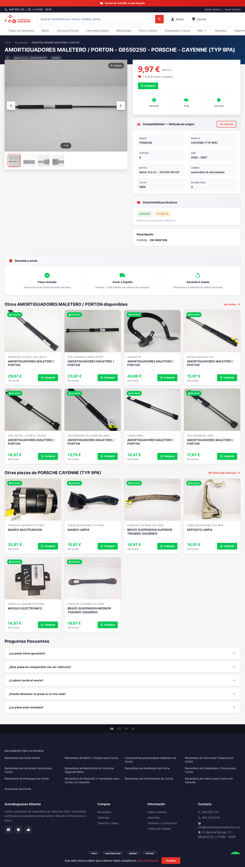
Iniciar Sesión (212, 9)
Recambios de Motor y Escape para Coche (91, 757)
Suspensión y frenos (177, 30)
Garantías (153, 817)
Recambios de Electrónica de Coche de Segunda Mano (89, 770)
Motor (45, 30)
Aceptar (171, 860)
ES (112, 728)
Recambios (21, 42)
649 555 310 (208, 812)
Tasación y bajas (107, 823)
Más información (148, 860)
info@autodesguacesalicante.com (219, 825)
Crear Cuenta (232, 9)
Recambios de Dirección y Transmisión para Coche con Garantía (92, 780)
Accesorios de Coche (18, 788)
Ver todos (232, 304)
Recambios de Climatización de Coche (149, 778)
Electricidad (123, 30)
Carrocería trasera (97, 30)
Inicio (8, 42)
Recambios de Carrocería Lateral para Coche (28, 770)
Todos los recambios (21, 30)
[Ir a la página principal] (18, 19)
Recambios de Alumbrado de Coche (147, 768)
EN (119, 728)
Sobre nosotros (157, 812)
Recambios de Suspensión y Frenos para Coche (210, 770)
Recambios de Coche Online (22, 757)
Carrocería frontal (67, 30)
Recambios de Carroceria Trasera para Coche (209, 759)
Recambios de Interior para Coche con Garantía (209, 780)
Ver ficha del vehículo (224, 473)
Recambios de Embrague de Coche (27, 778)
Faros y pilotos (148, 30)
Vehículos (220, 30)
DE (133, 728)
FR (126, 728)
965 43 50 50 (209, 817)
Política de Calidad (159, 828)
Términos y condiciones (162, 823)
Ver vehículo (226, 124)
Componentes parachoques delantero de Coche (150, 759)
